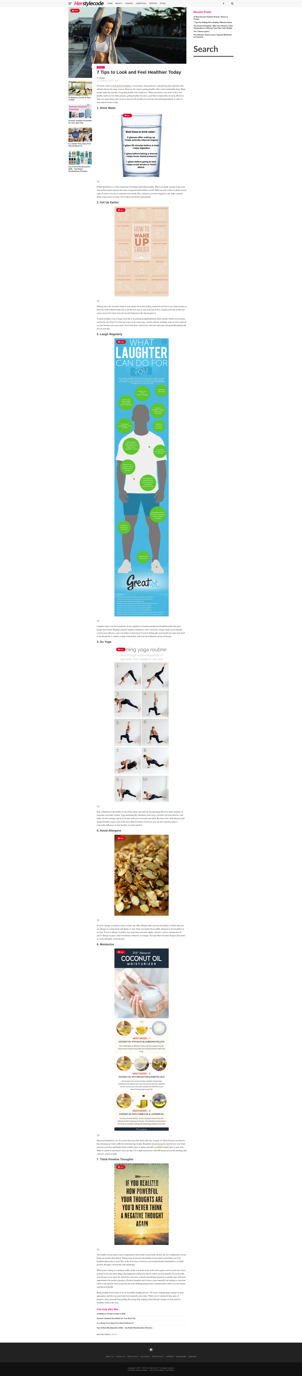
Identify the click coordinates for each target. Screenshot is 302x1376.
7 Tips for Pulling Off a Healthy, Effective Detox (212, 22)
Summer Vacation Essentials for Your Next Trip (80, 122)
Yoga (123, 814)
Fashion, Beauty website (138, 1370)
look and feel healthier (122, 85)
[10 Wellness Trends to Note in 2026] (80, 95)
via (98, 181)
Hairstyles (141, 3)
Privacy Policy (158, 1356)
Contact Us (120, 1356)
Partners (170, 1356)
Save (76, 10)
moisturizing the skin (161, 1143)
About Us (109, 1356)
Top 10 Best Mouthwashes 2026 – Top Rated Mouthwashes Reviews (79, 169)
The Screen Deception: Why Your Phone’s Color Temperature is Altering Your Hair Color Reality (213, 27)
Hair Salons (181, 1356)
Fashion (129, 3)
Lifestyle (153, 3)
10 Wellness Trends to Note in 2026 (79, 99)
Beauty (118, 3)
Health (114, 1334)
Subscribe (192, 1356)
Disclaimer (145, 1356)
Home (110, 3)
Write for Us (133, 1356)
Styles (163, 3)
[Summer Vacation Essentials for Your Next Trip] (80, 118)
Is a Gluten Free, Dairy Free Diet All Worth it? (79, 145)
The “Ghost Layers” (201, 31)
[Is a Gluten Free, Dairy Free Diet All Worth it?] (80, 141)
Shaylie (102, 78)
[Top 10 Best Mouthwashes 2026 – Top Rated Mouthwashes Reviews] (80, 164)
